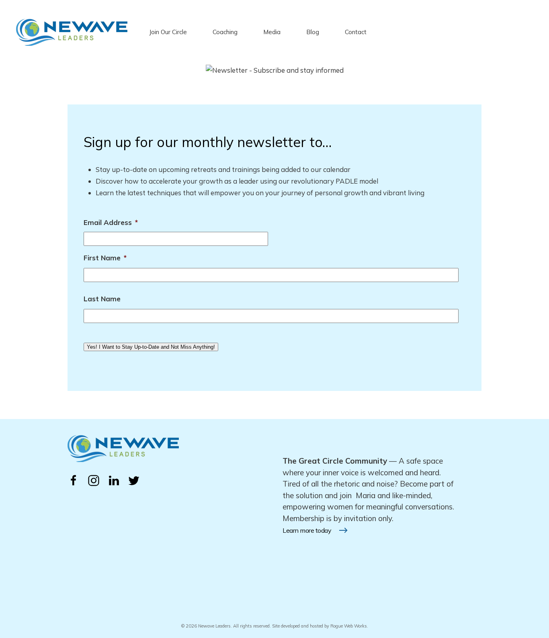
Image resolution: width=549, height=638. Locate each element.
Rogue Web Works (348, 626)
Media (272, 32)
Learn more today (307, 530)
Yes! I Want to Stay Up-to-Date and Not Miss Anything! (151, 347)
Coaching (225, 32)
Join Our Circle (168, 32)
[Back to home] (71, 32)
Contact (356, 32)
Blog (312, 32)
